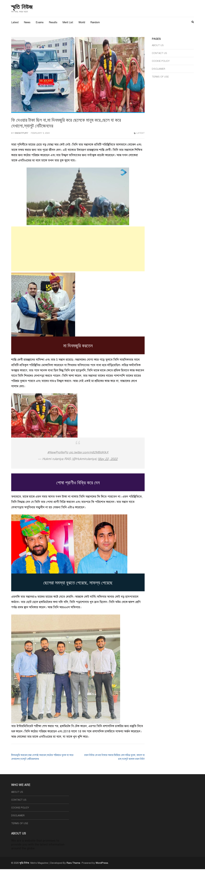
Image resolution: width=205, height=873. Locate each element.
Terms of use (160, 76)
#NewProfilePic (57, 452)
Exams (40, 22)
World (81, 22)
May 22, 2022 (108, 459)
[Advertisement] (78, 248)
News (27, 22)
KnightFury (21, 133)
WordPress (102, 862)
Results (53, 22)
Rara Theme (73, 862)
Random (95, 22)
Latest (15, 22)
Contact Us (159, 53)
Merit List (68, 22)
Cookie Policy (161, 61)
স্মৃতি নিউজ (22, 6)
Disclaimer (158, 69)
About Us (158, 45)
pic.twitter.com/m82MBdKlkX (88, 452)
